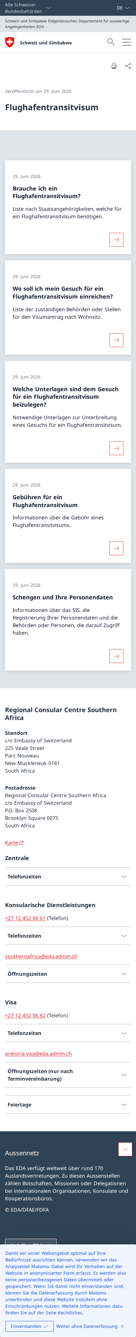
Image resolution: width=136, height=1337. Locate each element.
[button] (125, 1149)
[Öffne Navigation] (126, 42)
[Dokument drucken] (114, 66)
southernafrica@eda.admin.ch (41, 956)
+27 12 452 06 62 (25, 1015)
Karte (11, 842)
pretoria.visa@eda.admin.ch (38, 1053)
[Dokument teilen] (128, 66)
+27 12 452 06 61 (25, 918)
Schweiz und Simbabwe (46, 43)
